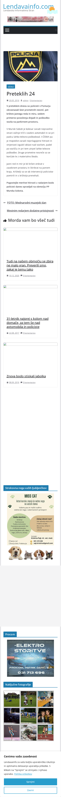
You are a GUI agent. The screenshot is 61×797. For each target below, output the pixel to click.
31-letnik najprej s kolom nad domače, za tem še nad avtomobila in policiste (27, 322)
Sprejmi (30, 781)
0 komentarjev (36, 100)
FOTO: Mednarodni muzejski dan (26, 202)
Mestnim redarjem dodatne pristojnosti (30, 210)
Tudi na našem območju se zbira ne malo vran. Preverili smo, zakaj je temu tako (30, 265)
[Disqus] (30, 431)
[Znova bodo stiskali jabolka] (30, 345)
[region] (30, 774)
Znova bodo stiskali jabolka (26, 376)
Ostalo (11, 86)
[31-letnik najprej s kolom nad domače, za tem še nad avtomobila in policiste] (30, 287)
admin (25, 100)
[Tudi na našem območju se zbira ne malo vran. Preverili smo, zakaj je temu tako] (30, 230)
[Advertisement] (30, 596)
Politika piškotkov (23, 773)
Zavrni (30, 790)
